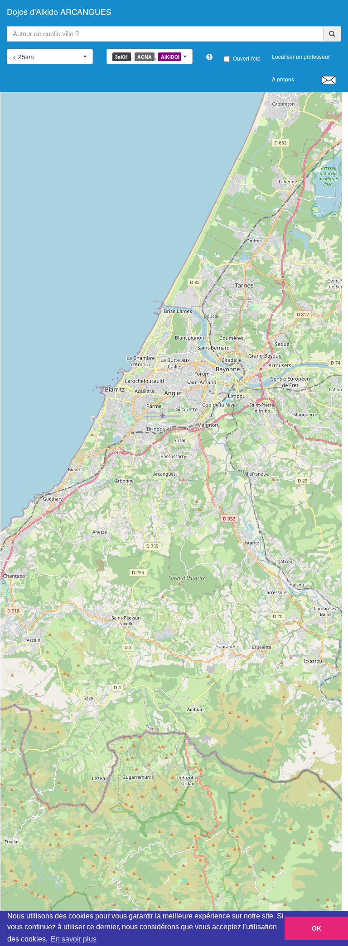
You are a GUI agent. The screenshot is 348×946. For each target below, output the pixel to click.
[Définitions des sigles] (209, 57)
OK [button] (316, 928)
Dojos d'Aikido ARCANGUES (59, 11)
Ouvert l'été (247, 58)
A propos (283, 79)
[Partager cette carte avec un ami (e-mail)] (328, 79)
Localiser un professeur (301, 56)
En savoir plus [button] (74, 939)
